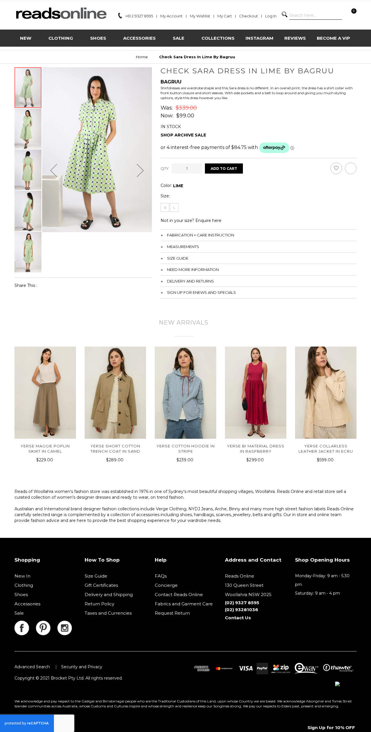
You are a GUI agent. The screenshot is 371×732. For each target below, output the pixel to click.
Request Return (172, 613)
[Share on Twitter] (58, 285)
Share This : (25, 285)
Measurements (183, 246)
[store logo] (61, 13)
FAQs (161, 576)
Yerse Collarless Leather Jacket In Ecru (326, 449)
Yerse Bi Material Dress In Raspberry (255, 449)
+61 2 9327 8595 (139, 16)
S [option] (165, 207)
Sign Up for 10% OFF (331, 727)
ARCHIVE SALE (190, 135)
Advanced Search (32, 666)
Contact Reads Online (179, 594)
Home (142, 56)
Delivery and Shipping (109, 594)
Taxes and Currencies (108, 613)
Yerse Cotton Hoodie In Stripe (186, 449)
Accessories (27, 604)
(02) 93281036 (241, 609)
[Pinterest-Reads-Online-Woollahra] (46, 624)
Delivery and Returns (190, 281)
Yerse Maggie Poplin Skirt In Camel (45, 449)
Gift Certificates (101, 585)
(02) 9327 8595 (242, 602)
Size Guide (177, 258)
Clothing (23, 585)
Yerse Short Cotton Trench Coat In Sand (115, 449)
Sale (19, 613)
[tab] (259, 235)
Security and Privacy (81, 666)
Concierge (166, 585)
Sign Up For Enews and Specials (201, 292)
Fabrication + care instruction (200, 235)
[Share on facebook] (45, 285)
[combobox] (315, 15)
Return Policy (99, 604)
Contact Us (238, 617)
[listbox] (178, 186)
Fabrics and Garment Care (184, 604)
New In (22, 576)
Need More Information (193, 269)
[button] (53, 170)
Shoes (21, 594)
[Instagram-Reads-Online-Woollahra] (64, 624)
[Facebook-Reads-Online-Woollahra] (25, 624)
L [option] (174, 207)
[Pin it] (72, 285)
